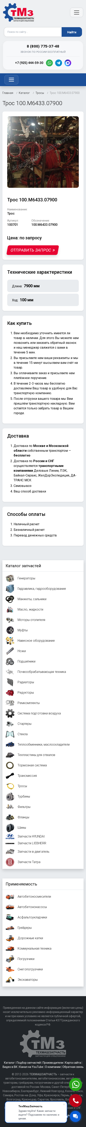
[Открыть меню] (76, 12)
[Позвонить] (75, 1100)
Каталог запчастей (23, 565)
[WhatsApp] (49, 63)
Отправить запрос (30, 250)
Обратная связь (73, 1066)
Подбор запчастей (29, 1062)
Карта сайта (73, 1062)
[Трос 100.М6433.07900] (43, 152)
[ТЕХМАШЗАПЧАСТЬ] (19, 12)
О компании (53, 1066)
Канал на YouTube (31, 1066)
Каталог (9, 1062)
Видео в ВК (10, 1066)
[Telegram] (58, 63)
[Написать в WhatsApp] (75, 1084)
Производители (53, 1062)
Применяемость (21, 884)
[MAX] (67, 63)
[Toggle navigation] (11, 80)
